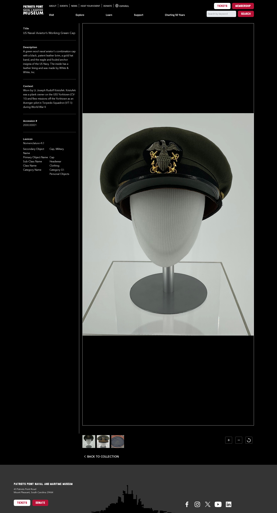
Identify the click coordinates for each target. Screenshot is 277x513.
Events (64, 5)
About (52, 5)
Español (122, 5)
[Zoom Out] (238, 440)
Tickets (222, 6)
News (74, 5)
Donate (107, 5)
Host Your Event (90, 5)
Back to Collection (103, 456)
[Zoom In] (228, 440)
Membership (243, 6)
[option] (88, 441)
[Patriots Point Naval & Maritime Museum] (33, 10)
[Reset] (248, 440)
